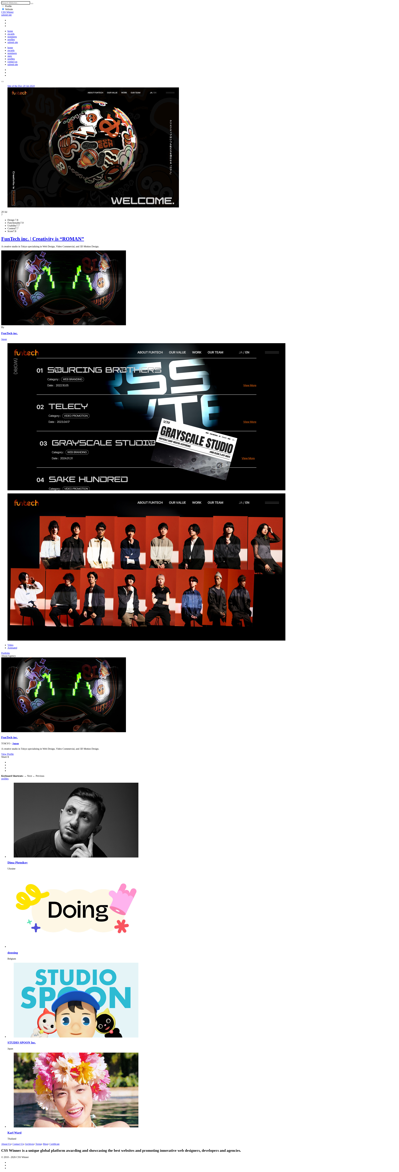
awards (10, 34)
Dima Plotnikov (17, 862)
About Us (6, 1144)
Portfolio (5, 653)
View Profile (7, 754)
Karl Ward (14, 1132)
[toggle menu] (2, 81)
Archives (29, 1144)
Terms (38, 1144)
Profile (8, 6)
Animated (12, 647)
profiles (11, 39)
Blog (45, 1144)
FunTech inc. (9, 333)
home (10, 31)
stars (9, 56)
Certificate (54, 1144)
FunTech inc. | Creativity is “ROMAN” (42, 239)
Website (9, 9)
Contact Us (18, 1144)
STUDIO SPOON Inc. (21, 1042)
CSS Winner (7, 12)
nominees (12, 36)
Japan (4, 339)
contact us (12, 61)
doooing (12, 952)
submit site (6, 15)
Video (10, 645)
